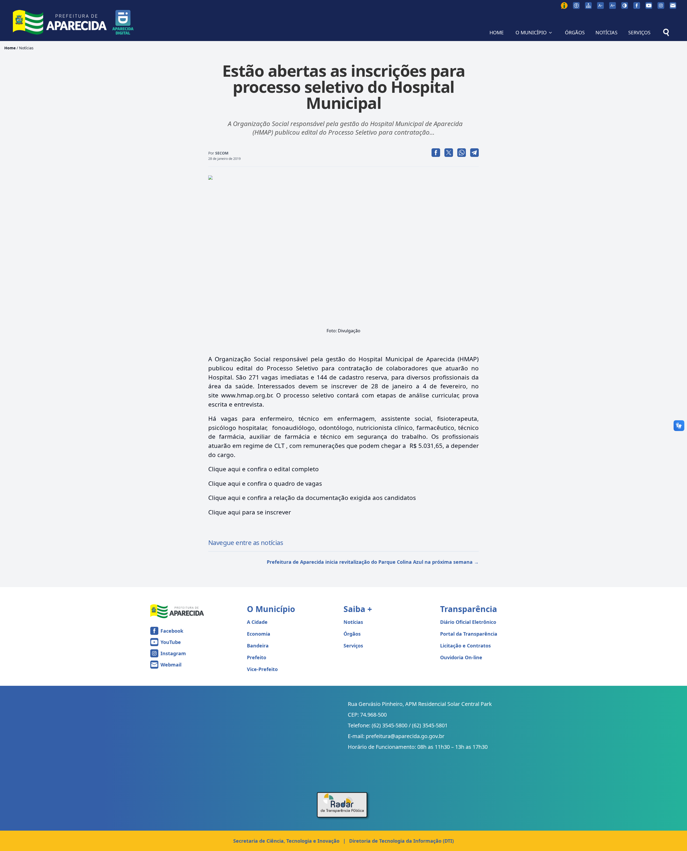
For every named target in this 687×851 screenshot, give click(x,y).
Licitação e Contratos (465, 645)
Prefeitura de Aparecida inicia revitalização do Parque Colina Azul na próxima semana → (373, 562)
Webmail (170, 664)
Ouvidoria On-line (461, 657)
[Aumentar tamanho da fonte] (612, 5)
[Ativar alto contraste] (624, 5)
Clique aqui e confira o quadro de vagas (265, 483)
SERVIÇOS (639, 32)
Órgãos (352, 634)
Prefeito (256, 657)
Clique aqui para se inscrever (249, 512)
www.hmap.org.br (246, 395)
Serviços (353, 645)
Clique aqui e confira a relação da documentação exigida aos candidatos (312, 497)
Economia (258, 634)
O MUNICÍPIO (531, 32)
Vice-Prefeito (262, 669)
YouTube (170, 642)
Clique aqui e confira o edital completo (263, 469)
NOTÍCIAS (606, 32)
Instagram (173, 653)
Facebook (171, 631)
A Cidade (257, 622)
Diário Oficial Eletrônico (468, 622)
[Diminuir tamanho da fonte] (600, 5)
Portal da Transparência (468, 634)
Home (10, 47)
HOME (496, 32)
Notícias (26, 47)
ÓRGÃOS (575, 32)
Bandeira (258, 645)
